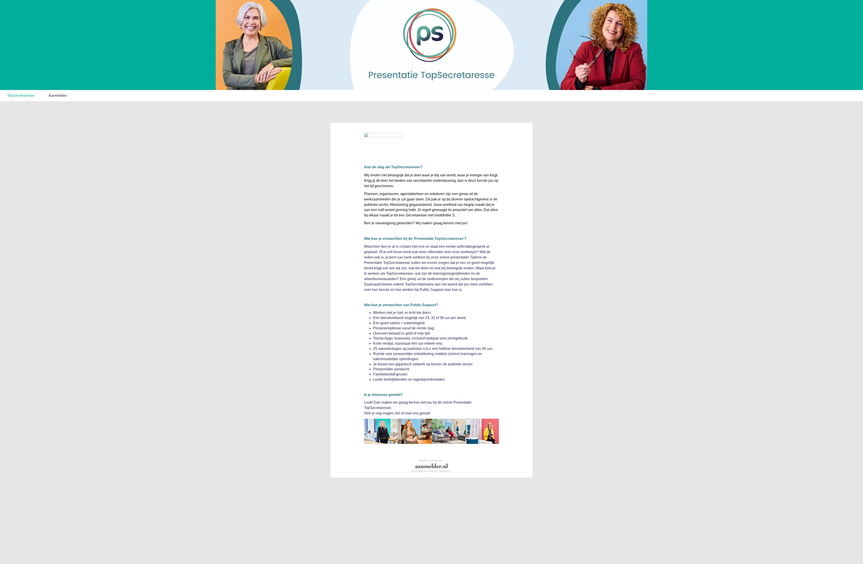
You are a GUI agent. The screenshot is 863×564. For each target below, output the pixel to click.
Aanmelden (58, 95)
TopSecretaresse (20, 95)
